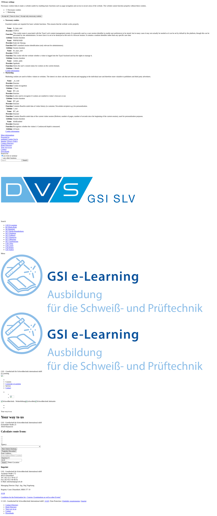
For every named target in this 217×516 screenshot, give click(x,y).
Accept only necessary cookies (31, 16)
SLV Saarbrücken (11, 241)
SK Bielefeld (10, 229)
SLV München (10, 239)
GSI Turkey (9, 250)
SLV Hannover (10, 237)
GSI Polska (9, 248)
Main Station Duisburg (9, 449)
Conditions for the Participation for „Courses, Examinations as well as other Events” (31, 497)
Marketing (11, 12)
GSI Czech (9, 246)
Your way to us (6, 147)
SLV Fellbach (10, 235)
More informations (7, 135)
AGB (3, 493)
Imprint (3, 141)
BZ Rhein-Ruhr (11, 227)
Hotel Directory (6, 145)
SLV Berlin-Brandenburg (14, 231)
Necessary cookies (14, 10)
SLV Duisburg (10, 233)
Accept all (5, 16)
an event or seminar (10, 156)
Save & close (14, 16)
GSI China (9, 243)
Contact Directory (7, 143)
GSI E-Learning (11, 225)
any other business (9, 158)
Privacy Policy (12, 141)
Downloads (5, 151)
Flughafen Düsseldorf (9, 451)
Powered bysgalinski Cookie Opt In (9, 138)
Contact (3, 149)
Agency (4, 444)
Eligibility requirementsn (71, 501)
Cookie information (12, 71)
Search (25, 160)
